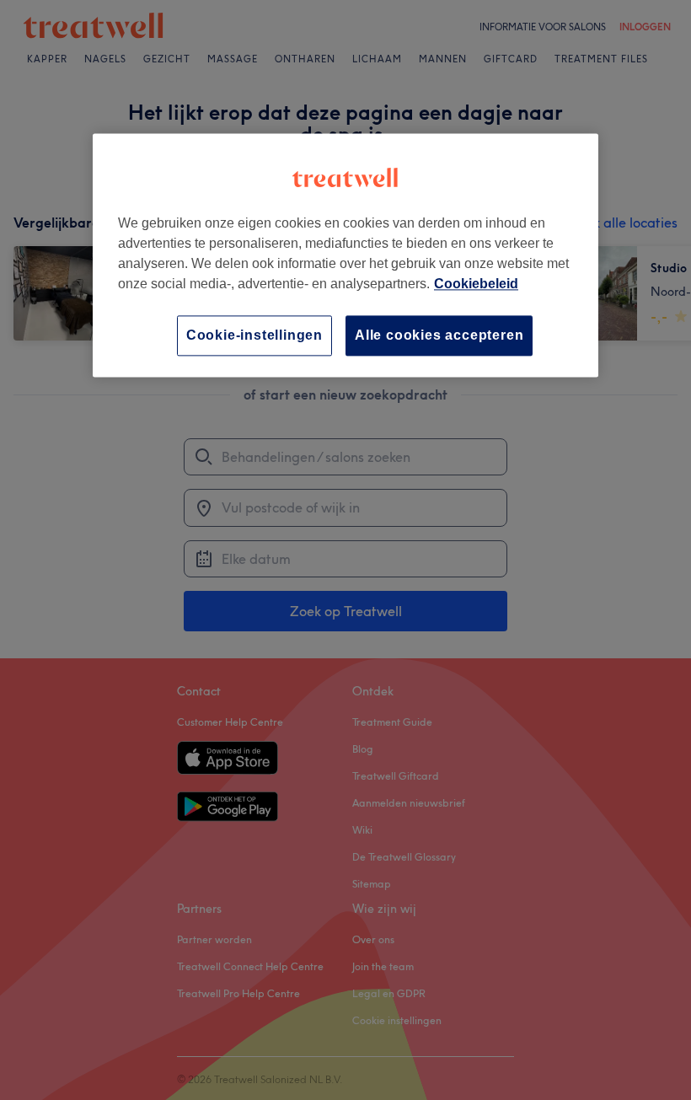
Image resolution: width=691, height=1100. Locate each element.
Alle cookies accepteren (439, 335)
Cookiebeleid (476, 283)
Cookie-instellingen (254, 335)
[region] (345, 255)
